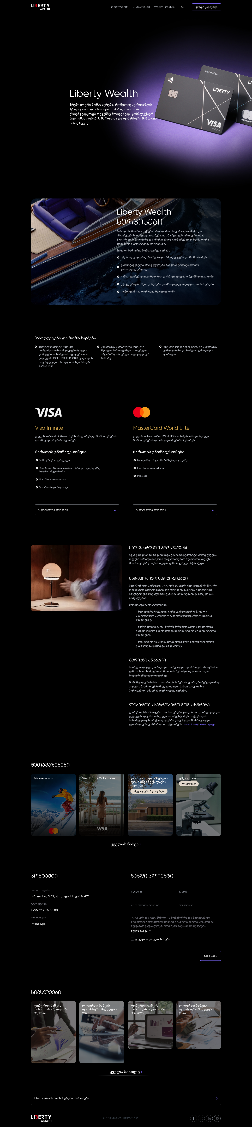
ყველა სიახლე (125, 1071)
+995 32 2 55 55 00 (44, 910)
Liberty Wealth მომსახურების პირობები (61, 1098)
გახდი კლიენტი (206, 7)
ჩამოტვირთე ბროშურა (53, 509)
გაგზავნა (210, 955)
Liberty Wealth (119, 7)
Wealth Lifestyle (164, 7)
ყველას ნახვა (125, 844)
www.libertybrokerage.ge (199, 724)
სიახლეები (141, 7)
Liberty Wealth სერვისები (144, 217)
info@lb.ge (38, 923)
